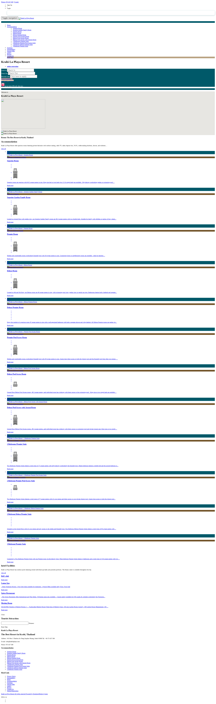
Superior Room (17, 28)
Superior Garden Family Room (22, 30)
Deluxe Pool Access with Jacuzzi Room (24, 39)
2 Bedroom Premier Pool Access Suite (24, 43)
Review (9, 54)
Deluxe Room (17, 33)
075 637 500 (7, 2)
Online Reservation (12, 691)
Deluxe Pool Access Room (21, 38)
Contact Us (10, 56)
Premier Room (17, 31)
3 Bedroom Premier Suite (20, 46)
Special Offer (11, 51)
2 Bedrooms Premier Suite (21, 41)
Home (9, 25)
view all (3, 148)
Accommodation (12, 27)
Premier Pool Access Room (21, 36)
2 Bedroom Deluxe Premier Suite (23, 44)
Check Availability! (7, 79)
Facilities (9, 48)
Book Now (10, 57)
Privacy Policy (11, 676)
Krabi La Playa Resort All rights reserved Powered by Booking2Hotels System (24, 694)
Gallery (9, 52)
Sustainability (11, 49)
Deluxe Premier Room (19, 35)
